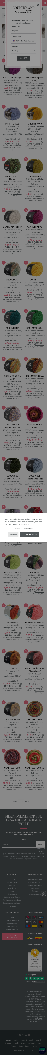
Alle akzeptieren (29, 535)
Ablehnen (13, 535)
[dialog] (23, 527)
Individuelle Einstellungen (23, 528)
